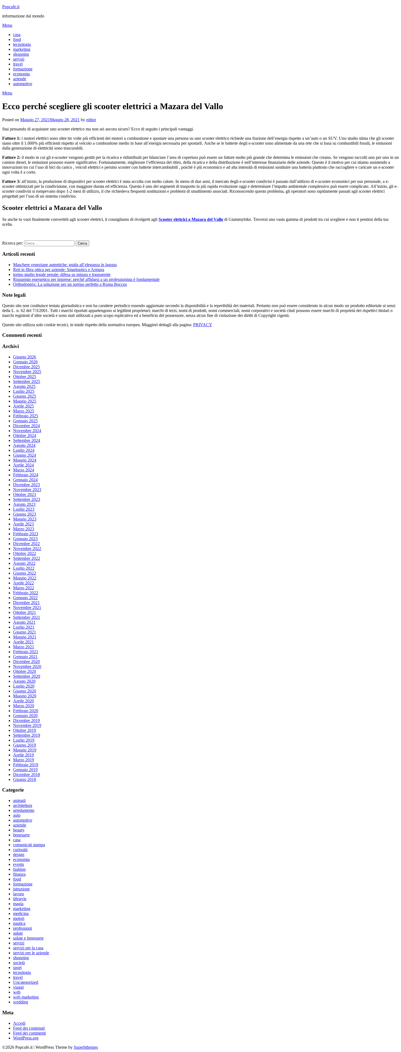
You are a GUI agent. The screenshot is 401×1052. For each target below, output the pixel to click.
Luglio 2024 (23, 450)
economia (21, 74)
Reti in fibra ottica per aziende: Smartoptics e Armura (58, 269)
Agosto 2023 (24, 504)
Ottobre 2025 (24, 376)
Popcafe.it (10, 6)
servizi (18, 59)
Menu (7, 25)
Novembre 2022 (27, 548)
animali (19, 800)
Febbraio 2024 (25, 474)
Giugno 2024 (24, 455)
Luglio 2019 (23, 740)
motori (18, 918)
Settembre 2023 (26, 499)
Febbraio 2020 (25, 710)
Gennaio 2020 (25, 715)
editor (91, 119)
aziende (19, 78)
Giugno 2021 (24, 632)
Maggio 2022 (24, 578)
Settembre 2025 (26, 381)
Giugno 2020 (24, 691)
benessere (21, 835)
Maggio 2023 (24, 519)
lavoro (18, 893)
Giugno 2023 (24, 514)
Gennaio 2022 (25, 597)
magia (18, 903)
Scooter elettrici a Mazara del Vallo (190, 219)
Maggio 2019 (24, 750)
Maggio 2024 (24, 460)
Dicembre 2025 (26, 366)
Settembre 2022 (26, 558)
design (18, 854)
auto (16, 815)
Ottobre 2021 (24, 612)
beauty (19, 830)
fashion (19, 869)
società (19, 962)
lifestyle (19, 898)
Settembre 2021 (26, 617)
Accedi (19, 1023)
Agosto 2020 (24, 681)
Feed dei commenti (29, 1033)
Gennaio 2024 (25, 479)
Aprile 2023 (23, 524)
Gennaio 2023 (25, 538)
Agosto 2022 (24, 563)
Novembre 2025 (27, 371)
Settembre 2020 (26, 676)
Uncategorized (25, 982)
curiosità (20, 849)
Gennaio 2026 (25, 361)
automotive (22, 83)
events (18, 864)
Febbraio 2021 (25, 651)
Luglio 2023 (23, 509)
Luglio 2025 (23, 391)
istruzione (21, 889)
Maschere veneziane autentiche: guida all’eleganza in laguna (65, 264)
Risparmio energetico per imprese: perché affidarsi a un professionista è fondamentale (86, 279)
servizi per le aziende (31, 952)
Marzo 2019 (23, 759)
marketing (21, 49)
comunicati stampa (29, 844)
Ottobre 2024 (24, 435)
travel (18, 64)
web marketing (26, 997)
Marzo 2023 (23, 529)
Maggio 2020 (24, 696)
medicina (21, 913)
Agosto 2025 (24, 386)
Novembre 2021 (27, 607)
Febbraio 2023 (25, 533)
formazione (22, 69)
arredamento (23, 810)
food (17, 39)
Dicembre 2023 (26, 484)
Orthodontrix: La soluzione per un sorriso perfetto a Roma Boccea (70, 284)
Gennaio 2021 (25, 656)
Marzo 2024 (23, 470)
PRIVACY (202, 324)
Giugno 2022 (24, 573)
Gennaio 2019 (25, 769)
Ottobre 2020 (24, 671)
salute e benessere (28, 938)
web (16, 992)
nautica (19, 923)
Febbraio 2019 (25, 764)
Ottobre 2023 (24, 494)
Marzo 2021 (23, 646)
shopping (21, 54)
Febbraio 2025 (25, 416)
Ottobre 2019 (24, 730)
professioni (22, 928)
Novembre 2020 (27, 666)
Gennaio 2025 (25, 420)
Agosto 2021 (24, 622)
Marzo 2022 (23, 588)
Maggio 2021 (24, 637)
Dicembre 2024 (26, 425)
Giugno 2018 (24, 779)
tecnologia (22, 44)
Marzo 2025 (23, 411)
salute (18, 933)
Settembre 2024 (26, 440)
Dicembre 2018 (26, 774)
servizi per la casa (28, 948)
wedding (20, 1002)
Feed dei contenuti (29, 1028)
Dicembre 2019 (26, 720)
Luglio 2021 (23, 627)
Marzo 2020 (23, 705)
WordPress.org (25, 1038)
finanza (19, 874)
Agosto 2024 (24, 445)
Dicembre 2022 (26, 543)
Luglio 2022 (23, 568)
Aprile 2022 (23, 583)
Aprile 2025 (23, 406)
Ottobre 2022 (24, 553)
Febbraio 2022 (25, 592)
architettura (22, 805)
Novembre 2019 (27, 725)
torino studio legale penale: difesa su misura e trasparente (61, 274)
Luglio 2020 (23, 686)
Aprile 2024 (23, 465)
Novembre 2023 (27, 489)
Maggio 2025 (24, 401)
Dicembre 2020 (26, 661)
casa (16, 34)
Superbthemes (86, 1047)
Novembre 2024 (27, 430)
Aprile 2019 (23, 755)
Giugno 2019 (24, 745)
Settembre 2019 (26, 735)
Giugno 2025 (24, 396)
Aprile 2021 (23, 642)
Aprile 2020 (23, 701)
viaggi (18, 987)
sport (17, 967)
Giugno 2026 (24, 357)
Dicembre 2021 (26, 602)
